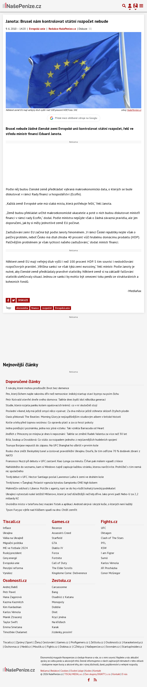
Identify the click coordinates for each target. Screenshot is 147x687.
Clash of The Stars (112, 538)
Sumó (104, 558)
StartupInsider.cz (132, 646)
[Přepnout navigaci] (130, 5)
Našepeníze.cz (95, 646)
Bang (55, 592)
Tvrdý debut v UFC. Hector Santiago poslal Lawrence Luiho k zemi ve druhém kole (55, 477)
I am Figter (107, 553)
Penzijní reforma (13, 568)
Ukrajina (7, 533)
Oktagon (106, 533)
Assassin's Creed (61, 533)
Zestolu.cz (61, 580)
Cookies (65, 670)
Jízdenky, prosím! (62, 632)
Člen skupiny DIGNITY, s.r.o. (97, 674)
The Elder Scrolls (62, 568)
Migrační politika (13, 543)
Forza (55, 553)
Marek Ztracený (12, 617)
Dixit (55, 612)
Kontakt (97, 670)
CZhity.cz (78, 646)
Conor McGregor (110, 573)
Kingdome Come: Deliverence (69, 573)
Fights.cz (109, 521)
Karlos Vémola (110, 563)
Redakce (55, 670)
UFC (103, 528)
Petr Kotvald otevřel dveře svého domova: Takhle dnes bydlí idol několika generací (56, 399)
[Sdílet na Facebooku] (8, 300)
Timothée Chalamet (15, 632)
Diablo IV (57, 548)
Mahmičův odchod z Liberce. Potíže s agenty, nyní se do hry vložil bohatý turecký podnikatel (60, 488)
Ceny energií (10, 558)
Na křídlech (58, 622)
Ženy (38, 642)
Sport (29, 642)
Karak (55, 627)
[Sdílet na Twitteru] (13, 300)
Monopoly (58, 602)
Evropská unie (62, 308)
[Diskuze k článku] (90, 28)
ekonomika (22, 308)
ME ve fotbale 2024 (15, 548)
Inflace (7, 528)
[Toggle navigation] (141, 5)
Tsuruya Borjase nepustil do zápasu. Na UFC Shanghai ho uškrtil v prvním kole (52, 445)
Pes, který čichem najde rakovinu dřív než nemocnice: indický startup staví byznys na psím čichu (62, 394)
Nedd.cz (26, 646)
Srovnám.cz (113, 646)
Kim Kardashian (12, 607)
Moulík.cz (39, 646)
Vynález (7, 573)
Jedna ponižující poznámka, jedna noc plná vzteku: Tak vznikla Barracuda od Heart (55, 428)
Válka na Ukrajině (13, 538)
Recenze (57, 528)
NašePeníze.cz (134, 110)
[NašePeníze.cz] (22, 5)
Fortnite (57, 558)
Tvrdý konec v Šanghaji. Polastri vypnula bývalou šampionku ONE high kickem (51, 482)
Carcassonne (59, 587)
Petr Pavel (9, 592)
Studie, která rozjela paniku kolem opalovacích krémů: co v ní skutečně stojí (51, 405)
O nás (124, 674)
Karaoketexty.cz (133, 642)
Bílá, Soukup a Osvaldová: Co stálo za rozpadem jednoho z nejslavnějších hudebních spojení (61, 439)
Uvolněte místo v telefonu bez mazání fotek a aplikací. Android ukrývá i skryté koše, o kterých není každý (69, 504)
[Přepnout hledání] (124, 5)
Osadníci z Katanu (63, 597)
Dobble (56, 607)
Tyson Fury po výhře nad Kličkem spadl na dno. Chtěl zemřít (41, 510)
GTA (54, 543)
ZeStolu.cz (97, 642)
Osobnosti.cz (15, 580)
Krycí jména (59, 617)
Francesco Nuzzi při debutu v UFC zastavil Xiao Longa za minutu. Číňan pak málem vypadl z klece (64, 461)
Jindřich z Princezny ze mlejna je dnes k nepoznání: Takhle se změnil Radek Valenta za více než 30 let (66, 434)
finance (35, 308)
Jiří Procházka (109, 568)
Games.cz (60, 521)
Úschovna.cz (11, 646)
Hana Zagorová (12, 597)
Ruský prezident (12, 553)
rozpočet (47, 308)
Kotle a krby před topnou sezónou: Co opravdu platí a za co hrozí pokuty (49, 422)
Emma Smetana (12, 627)
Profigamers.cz (79, 642)
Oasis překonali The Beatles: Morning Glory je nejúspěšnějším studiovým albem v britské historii (63, 416)
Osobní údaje (77, 670)
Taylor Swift (10, 622)
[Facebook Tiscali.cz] (88, 680)
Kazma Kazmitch (13, 602)
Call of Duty (59, 563)
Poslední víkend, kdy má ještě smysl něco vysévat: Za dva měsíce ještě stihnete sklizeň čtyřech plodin (67, 411)
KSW (103, 548)
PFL (103, 543)
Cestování (49, 642)
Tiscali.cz (11, 521)
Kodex (88, 670)
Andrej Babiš (10, 587)
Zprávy (20, 642)
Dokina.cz (65, 646)
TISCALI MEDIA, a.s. (73, 674)
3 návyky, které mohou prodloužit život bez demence (37, 388)
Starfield (57, 538)
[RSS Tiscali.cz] (95, 680)
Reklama (45, 670)
